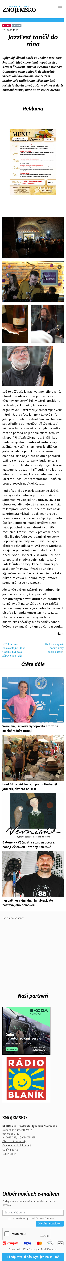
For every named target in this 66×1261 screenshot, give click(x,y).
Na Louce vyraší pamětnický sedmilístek (54, 648)
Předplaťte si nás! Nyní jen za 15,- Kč (33, 1257)
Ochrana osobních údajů (16, 1145)
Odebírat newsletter (50, 1223)
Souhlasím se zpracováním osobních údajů (33, 1218)
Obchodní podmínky (14, 1141)
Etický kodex (9, 1153)
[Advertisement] (33, 954)
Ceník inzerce (10, 1149)
